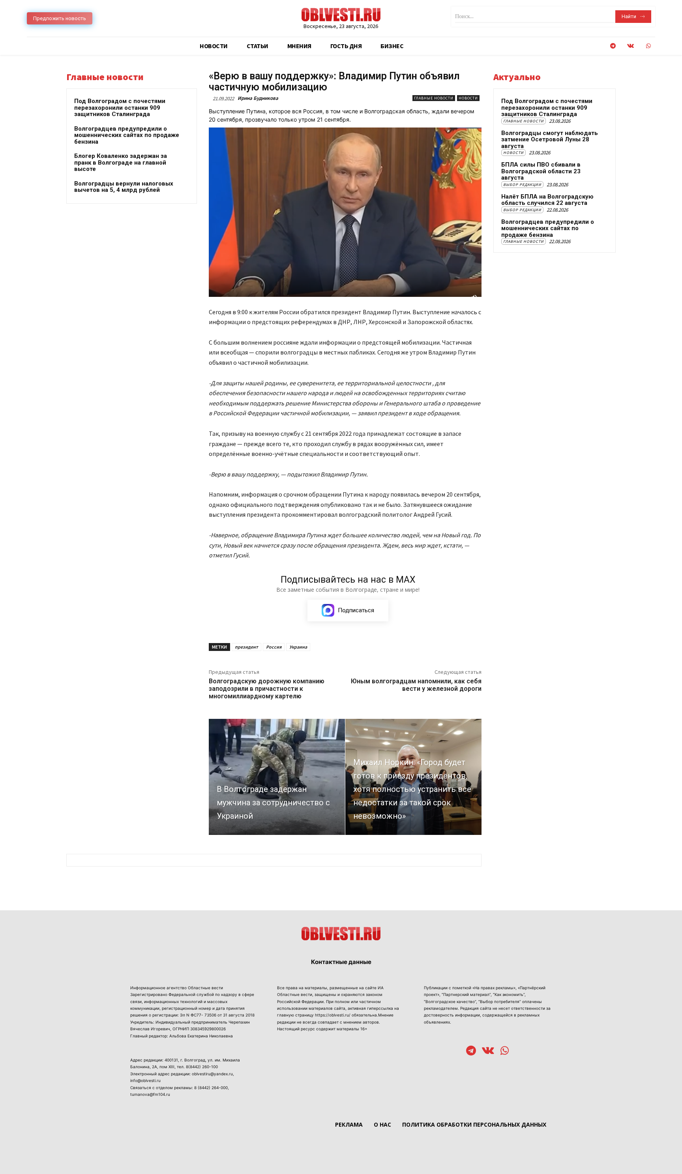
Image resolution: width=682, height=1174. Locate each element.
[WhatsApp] (648, 46)
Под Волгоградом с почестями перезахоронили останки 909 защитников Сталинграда (119, 108)
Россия (273, 647)
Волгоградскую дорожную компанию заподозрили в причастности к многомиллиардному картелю (266, 688)
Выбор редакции (522, 184)
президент (246, 647)
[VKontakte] (630, 46)
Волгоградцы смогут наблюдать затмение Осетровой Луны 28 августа (549, 139)
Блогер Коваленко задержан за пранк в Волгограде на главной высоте (120, 162)
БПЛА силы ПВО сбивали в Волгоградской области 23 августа (541, 171)
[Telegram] (613, 46)
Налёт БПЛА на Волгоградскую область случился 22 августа (547, 200)
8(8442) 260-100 (202, 1066)
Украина (298, 647)
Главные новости (433, 98)
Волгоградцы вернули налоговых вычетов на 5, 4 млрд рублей (123, 187)
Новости (468, 98)
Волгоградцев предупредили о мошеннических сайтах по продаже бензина (126, 135)
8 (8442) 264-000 (211, 1087)
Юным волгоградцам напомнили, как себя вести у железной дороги (416, 684)
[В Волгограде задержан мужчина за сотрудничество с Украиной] (277, 777)
